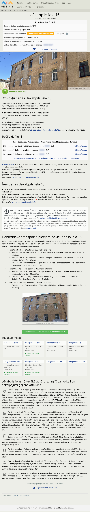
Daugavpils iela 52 (32, 343)
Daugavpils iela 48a (12, 361)
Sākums (20, 3)
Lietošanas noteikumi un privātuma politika (34, 508)
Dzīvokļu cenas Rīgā (50, 3)
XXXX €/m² (48, 45)
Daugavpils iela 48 (33, 361)
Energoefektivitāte (25, 7)
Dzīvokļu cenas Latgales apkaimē (25, 177)
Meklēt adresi (32, 3)
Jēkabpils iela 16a (37, 130)
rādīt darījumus (80, 146)
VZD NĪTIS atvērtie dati (20, 496)
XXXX (47, 146)
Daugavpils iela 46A (76, 361)
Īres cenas (66, 3)
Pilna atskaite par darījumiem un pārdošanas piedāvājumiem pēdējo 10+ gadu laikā (45, 158)
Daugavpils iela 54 (76, 343)
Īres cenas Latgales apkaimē (23, 202)
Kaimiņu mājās (8, 164)
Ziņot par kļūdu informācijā (47, 49)
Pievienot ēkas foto (17, 91)
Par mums (40, 7)
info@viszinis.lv (67, 508)
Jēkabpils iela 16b (54, 343)
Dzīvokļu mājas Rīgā (7, 10)
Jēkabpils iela (21, 10)
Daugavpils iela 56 (54, 361)
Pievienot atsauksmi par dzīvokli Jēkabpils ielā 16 (45, 332)
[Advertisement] (70, 116)
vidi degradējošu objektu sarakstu (54, 218)
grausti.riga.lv (31, 228)
